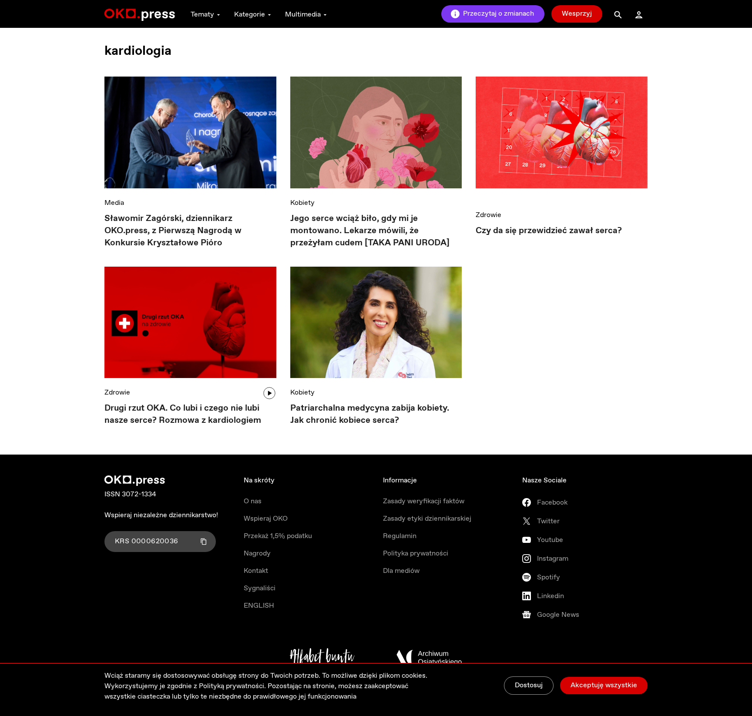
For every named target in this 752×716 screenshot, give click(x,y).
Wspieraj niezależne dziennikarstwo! (161, 515)
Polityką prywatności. (232, 686)
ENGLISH (259, 605)
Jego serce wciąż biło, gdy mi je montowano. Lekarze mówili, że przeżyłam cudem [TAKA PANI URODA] (370, 231)
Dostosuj (529, 685)
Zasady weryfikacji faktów (423, 501)
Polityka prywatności (415, 553)
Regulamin (399, 536)
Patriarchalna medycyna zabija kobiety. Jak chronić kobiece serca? (369, 414)
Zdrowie (488, 215)
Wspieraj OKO (266, 518)
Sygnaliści (259, 588)
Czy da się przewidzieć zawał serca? (549, 231)
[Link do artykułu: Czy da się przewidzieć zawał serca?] (562, 139)
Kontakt (256, 570)
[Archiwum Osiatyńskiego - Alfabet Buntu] (322, 657)
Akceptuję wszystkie (604, 685)
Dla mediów (401, 570)
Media (114, 202)
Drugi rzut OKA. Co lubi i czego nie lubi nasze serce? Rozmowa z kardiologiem (182, 414)
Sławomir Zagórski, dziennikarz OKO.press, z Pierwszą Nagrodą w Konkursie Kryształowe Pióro (173, 231)
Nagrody (257, 553)
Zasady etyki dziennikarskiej (427, 518)
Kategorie (249, 14)
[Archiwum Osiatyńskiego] (429, 658)
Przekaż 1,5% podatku (278, 536)
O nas (253, 501)
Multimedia (303, 14)
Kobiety (302, 202)
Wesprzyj (577, 13)
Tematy (202, 14)
